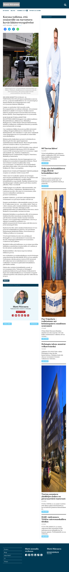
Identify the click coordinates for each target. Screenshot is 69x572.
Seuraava (34, 323)
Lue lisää (45, 163)
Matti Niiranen (13, 4)
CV (5, 558)
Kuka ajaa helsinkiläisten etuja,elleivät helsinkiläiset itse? (53, 170)
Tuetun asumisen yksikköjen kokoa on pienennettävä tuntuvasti (53, 496)
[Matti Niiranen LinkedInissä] (22, 315)
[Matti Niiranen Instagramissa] (19, 315)
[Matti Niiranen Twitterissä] (16, 315)
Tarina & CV (21, 10)
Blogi (13, 10)
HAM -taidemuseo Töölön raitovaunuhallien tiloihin (53, 519)
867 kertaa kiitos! (49, 148)
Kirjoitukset (21, 312)
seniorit (6, 280)
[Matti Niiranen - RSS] (28, 315)
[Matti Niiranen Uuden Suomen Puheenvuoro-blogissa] (25, 315)
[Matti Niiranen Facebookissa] (13, 315)
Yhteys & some (35, 10)
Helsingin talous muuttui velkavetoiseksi (53, 345)
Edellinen (7, 323)
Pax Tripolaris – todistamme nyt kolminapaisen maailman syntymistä (53, 322)
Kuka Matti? (7, 555)
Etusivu (6, 10)
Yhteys (6, 561)
